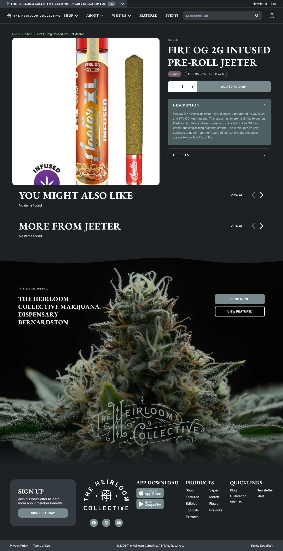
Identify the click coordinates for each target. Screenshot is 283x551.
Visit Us (236, 502)
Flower (214, 503)
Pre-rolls (215, 510)
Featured (192, 497)
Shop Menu (239, 299)
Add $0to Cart (234, 86)
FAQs (260, 496)
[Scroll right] (261, 195)
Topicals (192, 510)
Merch (214, 497)
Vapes (214, 490)
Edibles (191, 503)
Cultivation (238, 496)
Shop (28, 34)
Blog (233, 490)
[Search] (256, 15)
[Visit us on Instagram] (106, 523)
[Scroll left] (254, 195)
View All (237, 195)
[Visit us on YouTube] (119, 523)
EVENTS (172, 15)
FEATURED (148, 15)
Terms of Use (41, 545)
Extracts (192, 517)
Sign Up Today (43, 513)
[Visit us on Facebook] (94, 523)
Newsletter (264, 490)
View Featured (240, 311)
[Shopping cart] (271, 15)
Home (16, 34)
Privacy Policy (19, 545)
